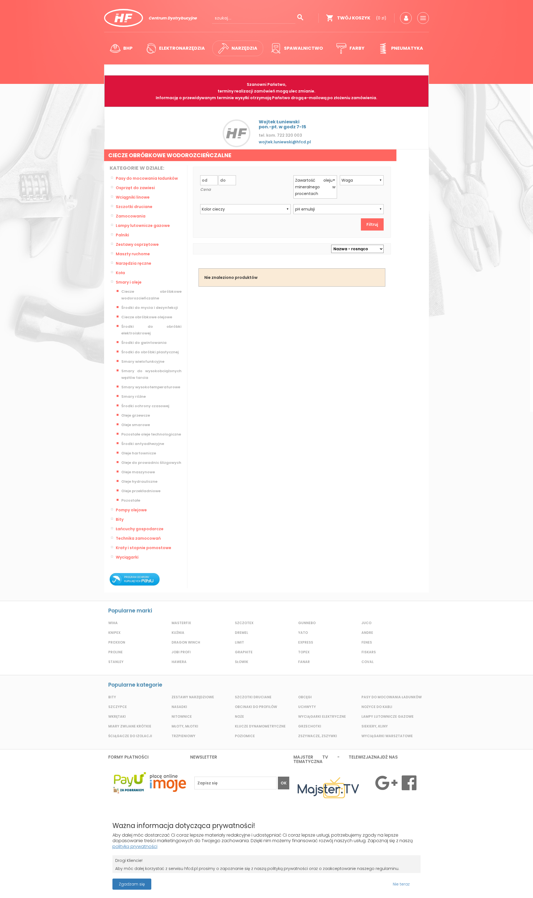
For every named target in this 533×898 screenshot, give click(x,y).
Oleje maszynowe (138, 472)
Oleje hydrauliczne (139, 481)
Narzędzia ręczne (133, 263)
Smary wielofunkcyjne (142, 361)
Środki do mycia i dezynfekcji (149, 307)
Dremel (241, 632)
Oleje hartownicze (138, 453)
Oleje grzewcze (135, 415)
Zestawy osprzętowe (137, 244)
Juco (366, 623)
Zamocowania (130, 216)
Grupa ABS (285, 885)
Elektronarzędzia (182, 48)
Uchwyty (307, 706)
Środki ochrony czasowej (145, 406)
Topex (304, 652)
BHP (127, 48)
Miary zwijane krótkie (129, 726)
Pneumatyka (407, 48)
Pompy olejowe (131, 510)
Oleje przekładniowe (140, 491)
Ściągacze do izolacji (130, 736)
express (305, 642)
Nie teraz (401, 884)
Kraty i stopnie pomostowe (143, 548)
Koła (120, 273)
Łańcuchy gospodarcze (140, 529)
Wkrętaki (117, 716)
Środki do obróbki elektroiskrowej (151, 330)
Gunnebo (307, 623)
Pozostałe (130, 500)
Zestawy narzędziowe (193, 697)
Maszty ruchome (133, 254)
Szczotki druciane (134, 206)
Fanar (304, 661)
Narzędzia (244, 48)
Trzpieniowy (183, 736)
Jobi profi (181, 652)
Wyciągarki (127, 557)
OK (283, 783)
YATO (303, 632)
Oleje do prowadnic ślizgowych (151, 462)
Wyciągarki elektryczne (322, 716)
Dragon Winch (186, 642)
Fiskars (368, 652)
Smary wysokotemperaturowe (150, 387)
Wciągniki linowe (133, 197)
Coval (367, 661)
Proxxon (116, 642)
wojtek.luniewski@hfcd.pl (285, 142)
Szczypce (117, 706)
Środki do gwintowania (144, 342)
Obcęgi (305, 697)
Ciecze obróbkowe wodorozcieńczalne (151, 295)
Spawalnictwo (303, 48)
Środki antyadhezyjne (142, 443)
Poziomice (245, 736)
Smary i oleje (129, 282)
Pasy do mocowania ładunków (147, 178)
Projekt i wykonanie (247, 881)
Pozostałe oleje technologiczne (151, 434)
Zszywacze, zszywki (317, 736)
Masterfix (181, 623)
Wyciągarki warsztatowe (387, 736)
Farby (357, 48)
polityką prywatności (134, 846)
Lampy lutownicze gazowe (143, 225)
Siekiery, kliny (374, 726)
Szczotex (244, 623)
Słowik (241, 661)
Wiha (113, 623)
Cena (205, 189)
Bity (120, 519)
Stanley (116, 661)
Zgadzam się (132, 884)
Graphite (244, 652)
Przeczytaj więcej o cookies (480, 884)
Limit (239, 642)
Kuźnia (178, 632)
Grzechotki (309, 726)
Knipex (114, 632)
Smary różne (133, 396)
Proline (115, 652)
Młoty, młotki (185, 726)
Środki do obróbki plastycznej (150, 352)
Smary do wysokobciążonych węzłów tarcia (151, 374)
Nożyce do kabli (376, 706)
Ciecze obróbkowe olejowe (146, 317)
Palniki (122, 235)
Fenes (366, 642)
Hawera (179, 661)
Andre (367, 632)
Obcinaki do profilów (256, 706)
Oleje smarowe (135, 424)
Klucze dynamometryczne (260, 726)
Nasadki (179, 706)
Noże (239, 716)
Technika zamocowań (138, 538)
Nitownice (182, 716)
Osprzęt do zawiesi (135, 188)
